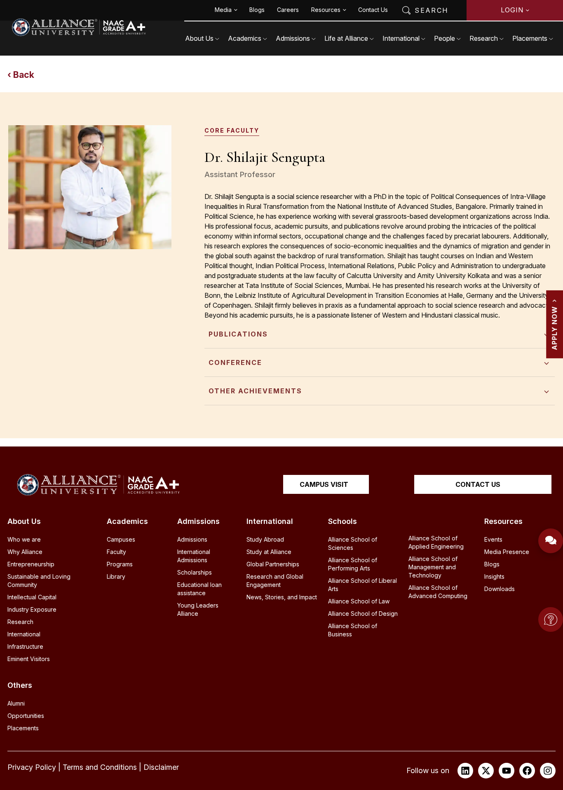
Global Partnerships (272, 564)
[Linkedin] (465, 770)
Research (483, 38)
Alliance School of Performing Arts (352, 564)
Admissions (293, 38)
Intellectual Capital (31, 597)
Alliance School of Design (363, 613)
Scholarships (194, 572)
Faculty (116, 551)
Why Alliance (24, 551)
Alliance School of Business (352, 630)
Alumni (16, 703)
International (401, 38)
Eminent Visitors (28, 658)
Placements (529, 38)
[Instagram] (548, 770)
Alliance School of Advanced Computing (437, 591)
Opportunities (25, 715)
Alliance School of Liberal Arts (362, 584)
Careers (288, 9)
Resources (325, 9)
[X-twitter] (486, 770)
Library (116, 576)
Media (223, 9)
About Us (199, 38)
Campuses (121, 539)
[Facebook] (527, 770)
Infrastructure (25, 646)
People (444, 38)
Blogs (257, 9)
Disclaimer (161, 767)
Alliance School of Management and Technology (432, 567)
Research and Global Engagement (274, 580)
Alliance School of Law (358, 601)
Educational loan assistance (199, 588)
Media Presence (506, 551)
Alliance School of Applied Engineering (436, 542)
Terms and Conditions (100, 767)
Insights (494, 576)
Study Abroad (265, 539)
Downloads (499, 588)
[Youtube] (506, 770)
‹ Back (20, 75)
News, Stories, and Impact (281, 597)
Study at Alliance (268, 551)
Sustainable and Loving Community (38, 580)
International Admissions (193, 555)
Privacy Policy (31, 767)
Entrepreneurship (30, 564)
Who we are (24, 539)
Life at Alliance (346, 38)
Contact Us (373, 9)
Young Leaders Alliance (197, 609)
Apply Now (554, 328)
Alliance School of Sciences (352, 543)
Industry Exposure (31, 609)
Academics (244, 38)
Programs (120, 564)
